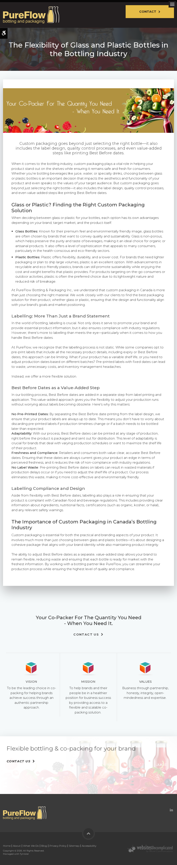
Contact (147, 12)
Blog (44, 845)
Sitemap (74, 845)
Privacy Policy (57, 845)
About (17, 845)
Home (7, 845)
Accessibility (89, 845)
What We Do (31, 845)
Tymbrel (24, 854)
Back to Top (88, 833)
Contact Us (86, 634)
